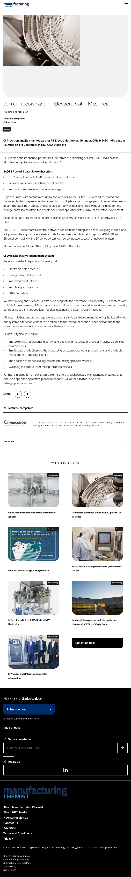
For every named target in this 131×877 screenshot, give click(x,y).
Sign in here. (32, 718)
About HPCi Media (15, 812)
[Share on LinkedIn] (18, 394)
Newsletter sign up (15, 817)
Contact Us (10, 823)
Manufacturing (53, 475)
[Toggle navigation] (126, 4)
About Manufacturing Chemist (23, 807)
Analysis (7, 129)
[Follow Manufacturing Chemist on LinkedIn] (65, 771)
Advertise (9, 828)
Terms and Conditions (17, 833)
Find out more (11, 728)
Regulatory (118, 475)
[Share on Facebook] (27, 394)
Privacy (8, 838)
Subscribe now (85, 643)
